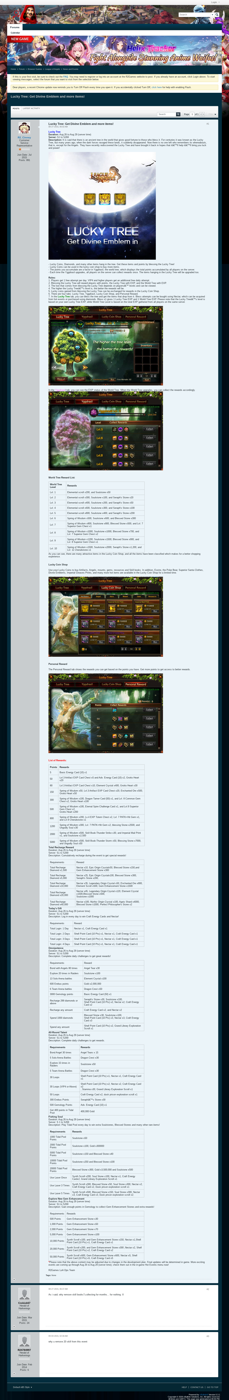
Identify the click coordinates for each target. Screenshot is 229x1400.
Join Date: (22, 154)
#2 (208, 1289)
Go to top (212, 1387)
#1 (208, 124)
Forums (15, 27)
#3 (208, 1336)
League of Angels (52, 69)
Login (214, 2)
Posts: (22, 160)
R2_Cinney (24, 137)
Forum (22, 69)
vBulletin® (204, 1395)
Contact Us (197, 1387)
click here (157, 87)
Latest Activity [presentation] (31, 108)
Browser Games (35, 69)
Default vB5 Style (21, 1387)
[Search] (216, 14)
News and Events (70, 69)
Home (13, 69)
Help (184, 1387)
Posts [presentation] (16, 108)
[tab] (16, 108)
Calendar (15, 33)
